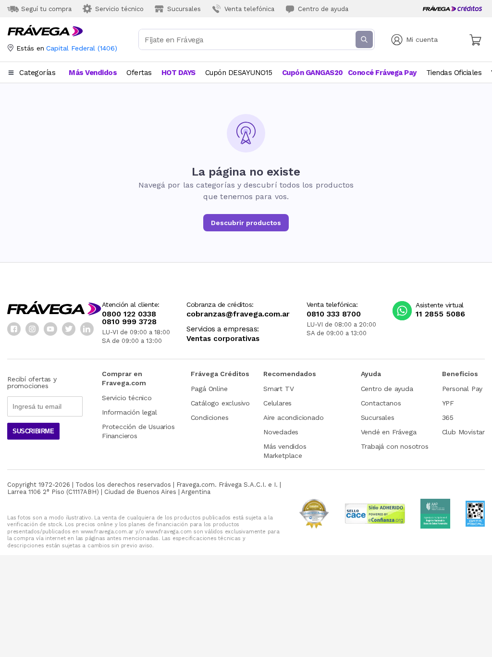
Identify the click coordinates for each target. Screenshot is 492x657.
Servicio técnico (127, 398)
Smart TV (278, 388)
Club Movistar (463, 432)
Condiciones (210, 417)
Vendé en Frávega (389, 432)
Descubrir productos (246, 223)
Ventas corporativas (222, 338)
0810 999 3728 (129, 322)
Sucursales (377, 417)
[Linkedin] (87, 329)
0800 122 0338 (129, 314)
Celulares (277, 403)
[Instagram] (32, 329)
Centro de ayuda (387, 388)
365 (448, 417)
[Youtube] (50, 329)
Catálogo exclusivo (220, 403)
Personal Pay (462, 388)
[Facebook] (14, 329)
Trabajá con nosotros (395, 446)
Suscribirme (33, 431)
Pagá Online (209, 388)
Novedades (280, 432)
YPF (448, 403)
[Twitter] (68, 329)
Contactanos (381, 403)
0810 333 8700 (334, 314)
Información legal (129, 412)
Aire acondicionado (293, 417)
